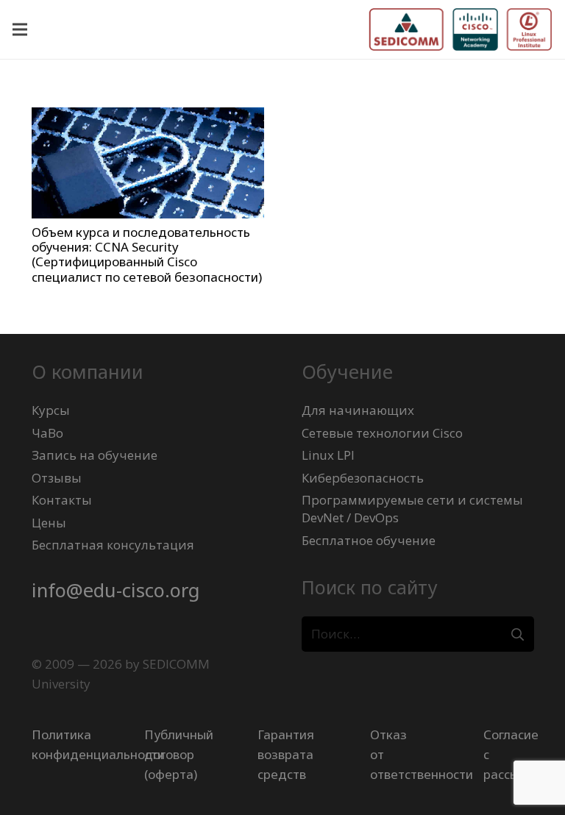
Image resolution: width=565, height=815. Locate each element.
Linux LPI (328, 454)
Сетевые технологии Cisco (382, 432)
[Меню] (19, 29)
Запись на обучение (94, 454)
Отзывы (57, 477)
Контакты (62, 499)
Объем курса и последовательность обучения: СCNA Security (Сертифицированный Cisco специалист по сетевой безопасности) (147, 254)
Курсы (51, 410)
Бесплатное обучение (369, 540)
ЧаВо (47, 432)
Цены (49, 522)
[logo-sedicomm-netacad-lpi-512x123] (460, 29)
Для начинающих (358, 410)
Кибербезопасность (363, 477)
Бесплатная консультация (113, 544)
